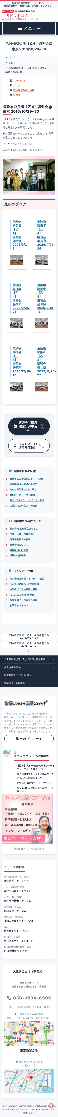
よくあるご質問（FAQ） (22, 594)
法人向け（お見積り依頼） (31, 445)
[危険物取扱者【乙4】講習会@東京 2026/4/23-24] (41, 260)
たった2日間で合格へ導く (23, 489)
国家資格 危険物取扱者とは (24, 528)
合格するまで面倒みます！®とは (27, 478)
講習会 (16, 94)
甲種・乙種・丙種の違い (22, 534)
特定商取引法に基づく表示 (18, 675)
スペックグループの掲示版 (31, 756)
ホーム (12, 57)
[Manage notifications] (51, 1105)
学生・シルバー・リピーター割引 (27, 500)
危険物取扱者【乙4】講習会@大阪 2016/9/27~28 (29, 636)
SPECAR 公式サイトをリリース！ (34, 782)
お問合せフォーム (19, 605)
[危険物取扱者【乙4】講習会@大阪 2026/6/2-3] (16, 260)
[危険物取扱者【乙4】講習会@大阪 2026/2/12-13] (41, 323)
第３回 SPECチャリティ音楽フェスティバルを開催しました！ (35, 776)
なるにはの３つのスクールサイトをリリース (35, 789)
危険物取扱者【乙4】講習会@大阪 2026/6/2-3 (20, 235)
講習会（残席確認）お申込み (31, 426)
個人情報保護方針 (13, 667)
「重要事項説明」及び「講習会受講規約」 (26, 659)
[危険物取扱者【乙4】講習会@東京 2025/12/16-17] (16, 386)
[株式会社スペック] (7, 753)
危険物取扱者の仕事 (20, 539)
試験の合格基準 (18, 555)
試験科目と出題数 (19, 550)
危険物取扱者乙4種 (23, 90)
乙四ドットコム (16, 16)
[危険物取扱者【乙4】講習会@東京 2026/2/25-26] (16, 323)
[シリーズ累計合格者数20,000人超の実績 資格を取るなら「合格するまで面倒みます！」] (26, 703)
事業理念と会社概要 (14, 683)
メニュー (32, 28)
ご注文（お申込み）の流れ (23, 505)
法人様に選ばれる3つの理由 (24, 583)
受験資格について (19, 544)
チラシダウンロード (31, 738)
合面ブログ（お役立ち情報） (25, 600)
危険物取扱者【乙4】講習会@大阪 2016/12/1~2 (29, 644)
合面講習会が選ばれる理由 (23, 484)
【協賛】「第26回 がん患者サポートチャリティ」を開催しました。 (36, 767)
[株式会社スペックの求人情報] (29, 819)
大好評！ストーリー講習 (22, 494)
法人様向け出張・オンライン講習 (27, 578)
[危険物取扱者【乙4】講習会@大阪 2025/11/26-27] (41, 386)
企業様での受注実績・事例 (23, 589)
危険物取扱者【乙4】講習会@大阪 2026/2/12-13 (45, 298)
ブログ (12, 62)
